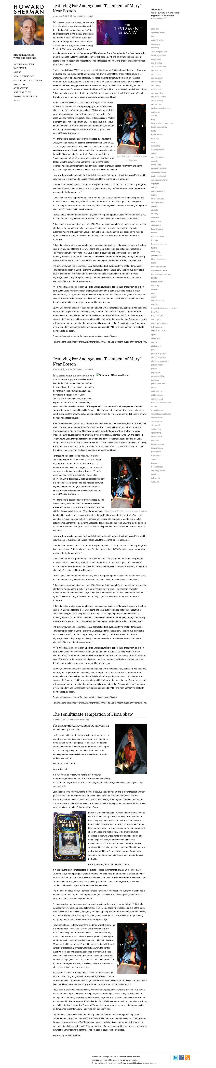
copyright (155, 184)
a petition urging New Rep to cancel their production (109, 287)
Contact (17, 72)
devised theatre (157, 199)
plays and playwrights (160, 361)
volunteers (155, 478)
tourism (154, 463)
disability (154, 210)
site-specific (156, 425)
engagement (156, 225)
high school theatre (159, 259)
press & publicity (158, 376)
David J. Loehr (106, 1063)
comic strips (156, 165)
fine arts (154, 240)
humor (153, 263)
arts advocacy (157, 70)
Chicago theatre (157, 150)
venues (154, 474)
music (153, 297)
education (155, 218)
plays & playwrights (159, 354)
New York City (157, 316)
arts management (158, 97)
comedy (154, 161)
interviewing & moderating (161, 274)
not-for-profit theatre (159, 323)
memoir (154, 289)
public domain (156, 391)
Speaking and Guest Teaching (28, 80)
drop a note (105, 323)
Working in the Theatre (25, 96)
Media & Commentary (24, 76)
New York (155, 312)
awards (154, 116)
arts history (155, 85)
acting (153, 36)
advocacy (155, 48)
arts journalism (157, 93)
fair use (154, 233)
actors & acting (157, 40)
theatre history (157, 448)
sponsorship (156, 433)
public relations (157, 395)
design (154, 195)
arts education (157, 78)
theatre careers (157, 444)
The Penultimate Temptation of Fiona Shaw (93, 714)
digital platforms (157, 202)
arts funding (156, 82)
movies (154, 293)
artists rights (156, 59)
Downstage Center (23, 92)
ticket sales (155, 455)
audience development (160, 108)
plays (153, 350)
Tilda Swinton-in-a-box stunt (127, 877)
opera (153, 335)
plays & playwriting (158, 357)
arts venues (156, 104)
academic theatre (158, 33)
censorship (155, 146)
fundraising (155, 252)
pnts (131, 1063)
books (153, 131)
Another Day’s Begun (24, 64)
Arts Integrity (21, 84)
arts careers (156, 74)
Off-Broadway (157, 327)
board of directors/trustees (162, 123)
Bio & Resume (20, 68)
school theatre (157, 418)
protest (154, 387)
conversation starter (159, 180)
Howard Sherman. (158, 19)
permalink (88, 16)
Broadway (155, 138)
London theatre (157, 282)
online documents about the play (110, 256)
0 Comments (76, 16)
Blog (153, 120)
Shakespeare (156, 421)
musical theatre (157, 301)
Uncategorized (157, 467)
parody (154, 342)
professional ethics (159, 384)
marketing (155, 286)
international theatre (159, 270)
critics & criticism (158, 191)
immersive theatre (158, 267)
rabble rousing (157, 399)
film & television (157, 237)
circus (153, 153)
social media (156, 429)
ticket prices (156, 452)
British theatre (157, 135)
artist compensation (159, 52)
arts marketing (157, 101)
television (155, 440)
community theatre (158, 172)
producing (155, 380)
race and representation (161, 403)
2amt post (155, 29)
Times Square (157, 459)
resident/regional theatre (161, 414)
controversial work (158, 176)
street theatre (156, 436)
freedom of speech (159, 244)
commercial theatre (159, 169)
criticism (154, 187)
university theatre (158, 471)
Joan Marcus (150, 1063)
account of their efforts (89, 143)
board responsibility (159, 127)
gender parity (156, 255)
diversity (154, 214)
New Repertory (60, 150)
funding (154, 248)
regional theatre (157, 410)
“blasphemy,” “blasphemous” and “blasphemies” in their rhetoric (111, 53)
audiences (155, 112)
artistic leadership (158, 55)
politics (154, 369)
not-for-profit (156, 319)
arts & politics (156, 63)
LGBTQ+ (155, 278)
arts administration (158, 67)
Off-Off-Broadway (158, 331)
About (17, 100)
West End (155, 482)
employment (156, 221)
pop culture (155, 372)
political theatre (157, 365)
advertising (155, 44)
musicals (154, 304)
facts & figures (157, 229)
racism (154, 406)
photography (156, 346)
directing (154, 206)
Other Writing (21, 88)
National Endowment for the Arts (164, 308)
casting (154, 142)
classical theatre (158, 157)
